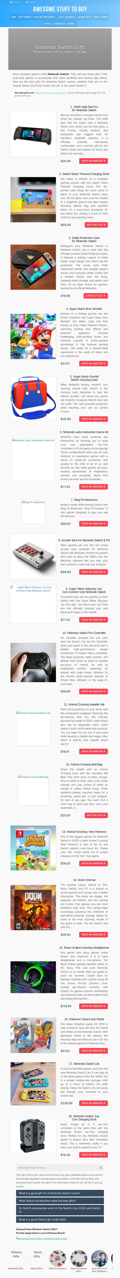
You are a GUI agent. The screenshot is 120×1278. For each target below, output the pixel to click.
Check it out (95, 295)
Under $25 (59, 23)
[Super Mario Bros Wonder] (33, 336)
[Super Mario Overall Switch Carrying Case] (33, 398)
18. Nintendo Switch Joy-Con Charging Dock (84, 1118)
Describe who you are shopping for (51, 92)
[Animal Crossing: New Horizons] (33, 848)
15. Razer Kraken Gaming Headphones (84, 947)
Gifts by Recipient (44, 17)
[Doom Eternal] (33, 907)
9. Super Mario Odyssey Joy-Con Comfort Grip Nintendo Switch (84, 590)
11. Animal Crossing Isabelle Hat (84, 704)
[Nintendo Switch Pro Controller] (33, 662)
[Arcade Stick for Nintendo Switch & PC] (33, 556)
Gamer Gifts (84, 17)
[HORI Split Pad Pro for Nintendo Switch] (33, 134)
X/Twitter (32, 2)
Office (47, 23)
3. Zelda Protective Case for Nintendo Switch (84, 239)
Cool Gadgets (67, 17)
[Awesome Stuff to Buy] (60, 8)
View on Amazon (93, 160)
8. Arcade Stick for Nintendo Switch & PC (84, 540)
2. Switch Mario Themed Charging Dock (84, 174)
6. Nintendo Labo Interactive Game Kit (84, 432)
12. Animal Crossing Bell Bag (84, 764)
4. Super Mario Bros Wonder (84, 308)
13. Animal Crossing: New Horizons (84, 831)
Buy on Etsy (95, 224)
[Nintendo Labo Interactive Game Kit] (33, 459)
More (71, 23)
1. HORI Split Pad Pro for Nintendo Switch (84, 108)
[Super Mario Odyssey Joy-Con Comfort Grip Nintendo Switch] (33, 604)
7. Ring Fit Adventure (84, 499)
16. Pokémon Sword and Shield (84, 1019)
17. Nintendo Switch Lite (84, 1063)
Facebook (16, 2)
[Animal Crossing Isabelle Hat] (33, 728)
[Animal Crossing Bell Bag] (33, 790)
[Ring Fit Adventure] (33, 512)
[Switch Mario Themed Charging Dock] (33, 200)
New (13, 17)
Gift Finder (25, 17)
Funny (104, 17)
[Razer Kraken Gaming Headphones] (33, 977)
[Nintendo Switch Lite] (33, 1084)
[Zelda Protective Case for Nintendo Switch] (33, 267)
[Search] (100, 1168)
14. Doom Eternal (84, 880)
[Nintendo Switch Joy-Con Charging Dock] (33, 1135)
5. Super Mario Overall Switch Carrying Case (84, 378)
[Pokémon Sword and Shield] (33, 1035)
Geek (96, 17)
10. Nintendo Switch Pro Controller (84, 632)
